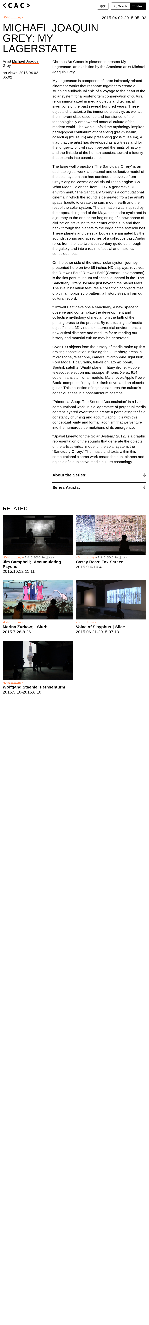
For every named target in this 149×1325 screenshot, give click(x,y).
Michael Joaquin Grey (21, 63)
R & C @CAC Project (38, 557)
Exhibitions (12, 17)
